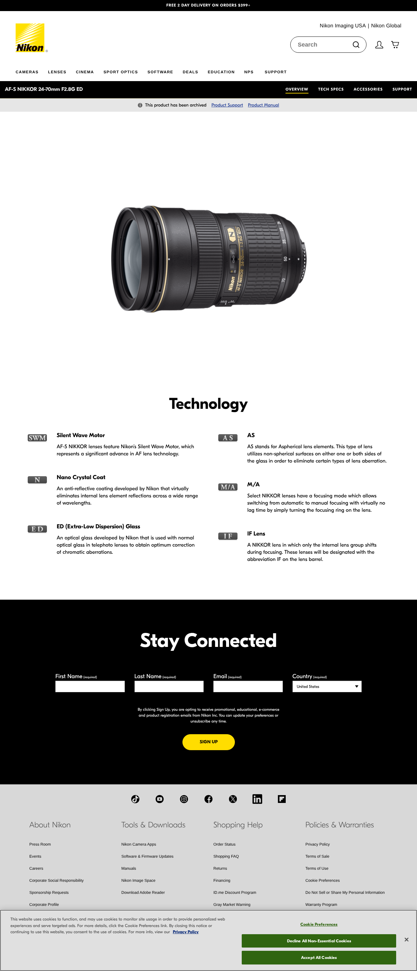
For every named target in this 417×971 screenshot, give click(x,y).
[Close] (406, 940)
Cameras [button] (27, 72)
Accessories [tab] (368, 89)
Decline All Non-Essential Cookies (319, 940)
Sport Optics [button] (121, 72)
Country (310, 676)
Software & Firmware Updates (148, 856)
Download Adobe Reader (143, 892)
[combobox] (328, 44)
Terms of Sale (317, 856)
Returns (220, 868)
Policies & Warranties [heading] (340, 825)
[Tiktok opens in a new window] (135, 799)
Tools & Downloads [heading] (153, 825)
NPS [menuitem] (249, 72)
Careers (36, 868)
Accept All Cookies (319, 957)
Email (227, 676)
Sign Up (217, 742)
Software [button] (160, 72)
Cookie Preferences (323, 880)
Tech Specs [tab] (331, 89)
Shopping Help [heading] (238, 825)
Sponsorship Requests (49, 892)
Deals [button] (190, 72)
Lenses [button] (57, 72)
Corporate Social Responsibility (56, 880)
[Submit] (356, 44)
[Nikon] (32, 31)
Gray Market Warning (232, 904)
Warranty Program (322, 904)
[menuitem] (32, 70)
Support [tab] (402, 89)
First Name (76, 676)
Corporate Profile (44, 904)
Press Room (40, 844)
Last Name (155, 676)
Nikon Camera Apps (139, 844)
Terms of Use (317, 868)
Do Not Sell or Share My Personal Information (345, 892)
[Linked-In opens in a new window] (257, 799)
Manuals (129, 868)
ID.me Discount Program (234, 892)
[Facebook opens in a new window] (208, 799)
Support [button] (276, 72)
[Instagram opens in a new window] (184, 799)
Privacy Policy (318, 844)
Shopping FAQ (226, 856)
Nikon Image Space (139, 880)
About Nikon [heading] (50, 825)
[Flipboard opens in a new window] (282, 799)
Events (35, 856)
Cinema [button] (85, 72)
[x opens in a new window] (233, 799)
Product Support (227, 105)
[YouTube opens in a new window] (160, 799)
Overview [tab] (296, 89)
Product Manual (263, 105)
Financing (221, 880)
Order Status (224, 844)
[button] (31, 5)
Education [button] (221, 72)
